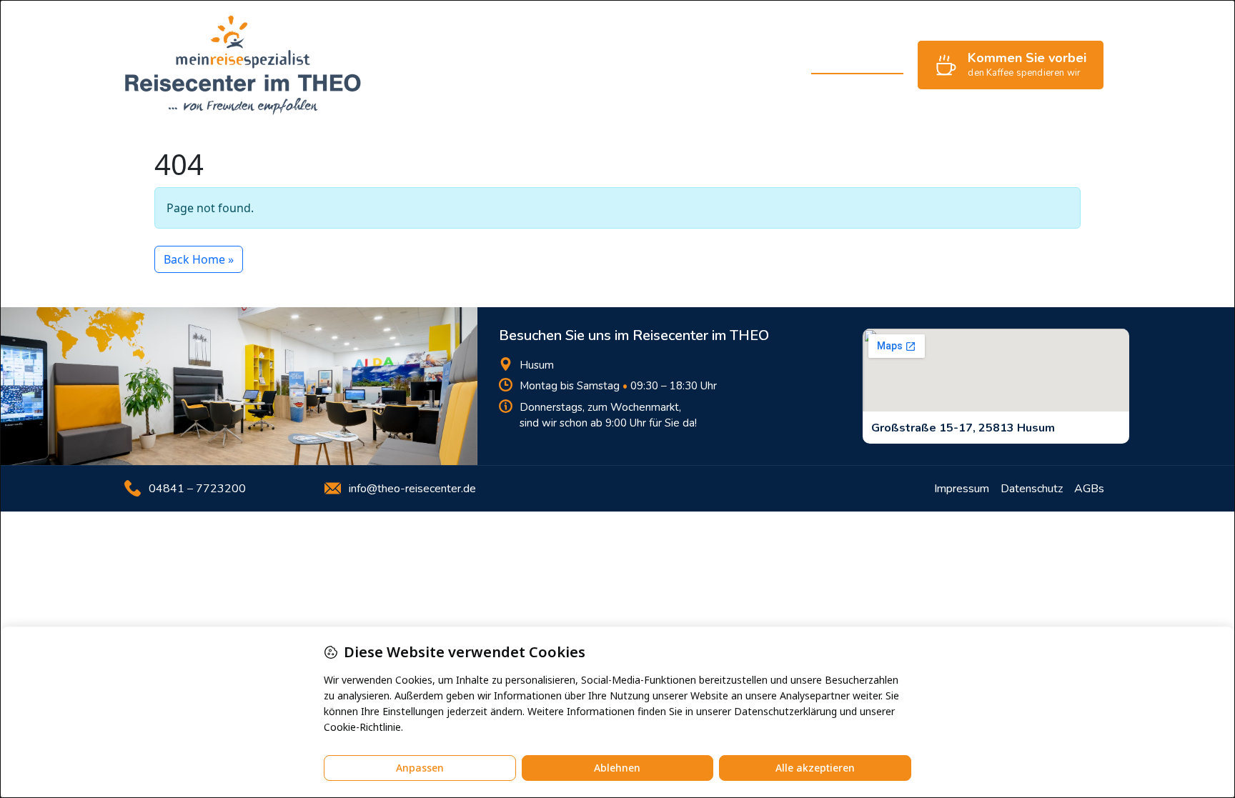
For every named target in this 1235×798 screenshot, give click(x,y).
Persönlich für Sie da (735, 65)
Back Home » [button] (199, 259)
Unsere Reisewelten (606, 65)
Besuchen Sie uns (857, 65)
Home (430, 65)
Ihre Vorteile (499, 65)
